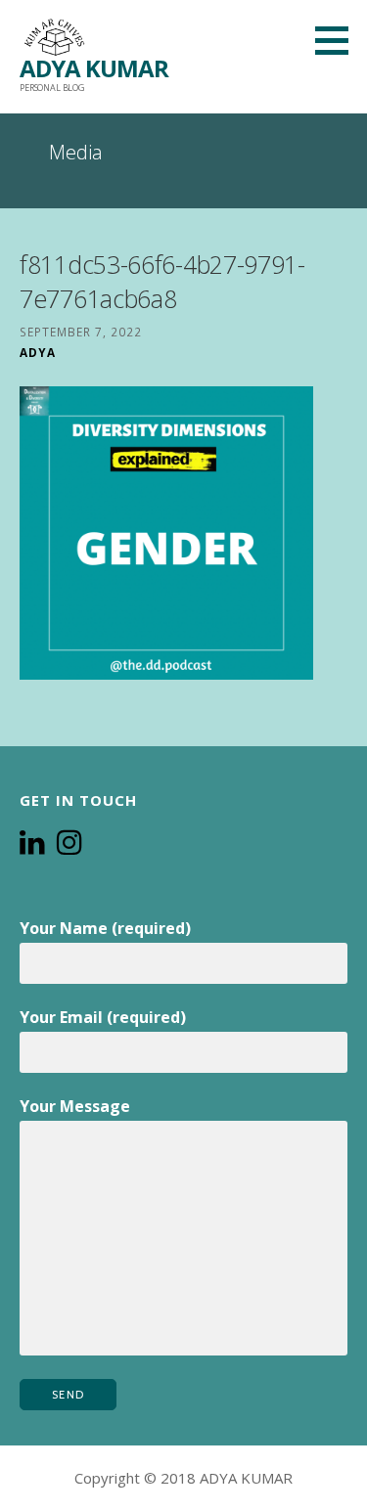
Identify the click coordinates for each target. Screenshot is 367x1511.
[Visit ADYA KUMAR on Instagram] (69, 844)
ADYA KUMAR (94, 68)
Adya (38, 352)
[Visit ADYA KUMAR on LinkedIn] (32, 844)
